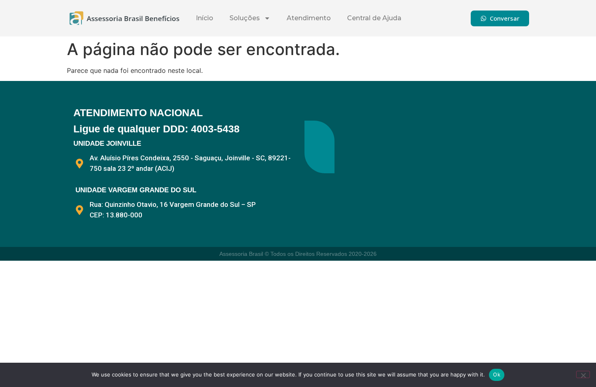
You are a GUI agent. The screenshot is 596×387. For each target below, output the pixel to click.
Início (204, 18)
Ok (496, 374)
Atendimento (309, 18)
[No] (583, 374)
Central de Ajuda (374, 18)
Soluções (244, 18)
